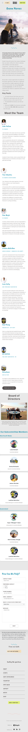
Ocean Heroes (12, 720)
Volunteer (6, 681)
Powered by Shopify (18, 720)
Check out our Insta (9, 388)
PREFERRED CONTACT (8, 584)
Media (5, 693)
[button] (2, 2)
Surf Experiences (8, 677)
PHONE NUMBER (7, 591)
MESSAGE (5, 608)
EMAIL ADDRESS (7, 596)
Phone (6, 587)
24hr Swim (6, 685)
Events (5, 673)
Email (6, 586)
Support (5, 689)
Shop (4, 696)
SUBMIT (14, 626)
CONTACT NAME (7, 578)
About (5, 669)
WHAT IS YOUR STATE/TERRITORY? (12, 602)
